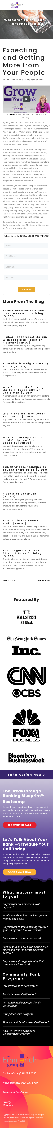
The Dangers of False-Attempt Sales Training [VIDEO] (22, 553)
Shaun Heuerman (13, 79)
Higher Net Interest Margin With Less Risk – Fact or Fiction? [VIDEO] (25, 339)
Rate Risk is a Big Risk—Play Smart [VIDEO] (26, 365)
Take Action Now (25, 775)
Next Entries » (43, 580)
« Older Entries (9, 580)
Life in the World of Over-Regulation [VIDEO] (24, 415)
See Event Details (20, 825)
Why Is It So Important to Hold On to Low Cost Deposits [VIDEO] (24, 440)
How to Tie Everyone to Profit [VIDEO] (22, 522)
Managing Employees (33, 79)
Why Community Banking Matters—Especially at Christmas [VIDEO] (23, 389)
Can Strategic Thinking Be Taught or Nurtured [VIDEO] (26, 468)
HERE (12, 114)
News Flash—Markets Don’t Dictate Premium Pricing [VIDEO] (25, 313)
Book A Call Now (20, 872)
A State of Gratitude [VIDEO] (20, 495)
